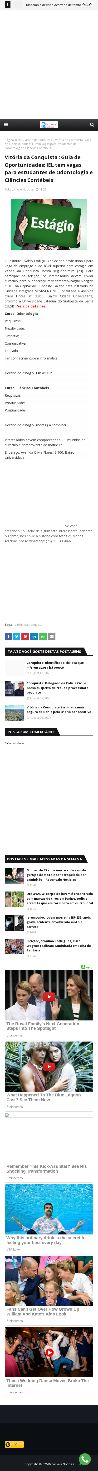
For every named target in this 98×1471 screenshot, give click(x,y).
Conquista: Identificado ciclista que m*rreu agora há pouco (55, 665)
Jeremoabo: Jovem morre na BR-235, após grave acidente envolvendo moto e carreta (59, 922)
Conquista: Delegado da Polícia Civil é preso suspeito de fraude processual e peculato (57, 688)
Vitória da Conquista (38, 140)
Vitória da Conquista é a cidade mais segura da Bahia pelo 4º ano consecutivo (59, 709)
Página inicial (13, 140)
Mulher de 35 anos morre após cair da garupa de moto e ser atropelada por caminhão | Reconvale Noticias (56, 875)
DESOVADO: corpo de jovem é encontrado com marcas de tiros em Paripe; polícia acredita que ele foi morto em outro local (60, 898)
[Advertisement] (49, 64)
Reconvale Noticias (21, 189)
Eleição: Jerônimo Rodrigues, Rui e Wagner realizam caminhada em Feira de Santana (59, 945)
